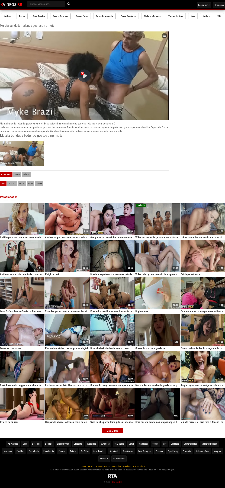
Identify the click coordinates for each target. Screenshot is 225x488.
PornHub (20, 451)
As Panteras (13, 444)
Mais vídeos (112, 430)
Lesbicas (175, 444)
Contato (83, 466)
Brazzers (78, 444)
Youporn (217, 451)
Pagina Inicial (204, 5)
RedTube (85, 451)
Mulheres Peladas (152, 16)
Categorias (219, 5)
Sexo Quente (128, 451)
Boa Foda (36, 444)
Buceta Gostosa (60, 16)
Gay (164, 444)
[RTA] (112, 477)
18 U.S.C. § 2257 (95, 466)
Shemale (159, 451)
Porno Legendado (104, 16)
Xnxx (193, 16)
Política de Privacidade (135, 466)
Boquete (48, 444)
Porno (22, 16)
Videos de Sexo (175, 16)
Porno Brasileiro (128, 16)
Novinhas (8, 451)
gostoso (22, 183)
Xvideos (7, 16)
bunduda (12, 183)
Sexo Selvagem (144, 451)
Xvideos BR (116, 482)
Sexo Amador (39, 16)
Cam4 (131, 444)
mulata (39, 183)
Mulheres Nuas (190, 444)
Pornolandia (48, 451)
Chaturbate (143, 444)
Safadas (26, 174)
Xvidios (206, 16)
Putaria (73, 451)
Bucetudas (91, 444)
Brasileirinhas (63, 444)
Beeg (25, 444)
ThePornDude (119, 458)
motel (30, 183)
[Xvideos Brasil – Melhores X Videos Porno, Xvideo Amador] (11, 5)
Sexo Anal (114, 451)
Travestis (187, 451)
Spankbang (173, 451)
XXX (219, 16)
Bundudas (105, 444)
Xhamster (104, 458)
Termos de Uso (117, 466)
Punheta (62, 451)
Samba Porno (82, 16)
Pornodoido (34, 451)
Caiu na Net (119, 444)
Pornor (17, 174)
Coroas (155, 444)
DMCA (106, 466)
